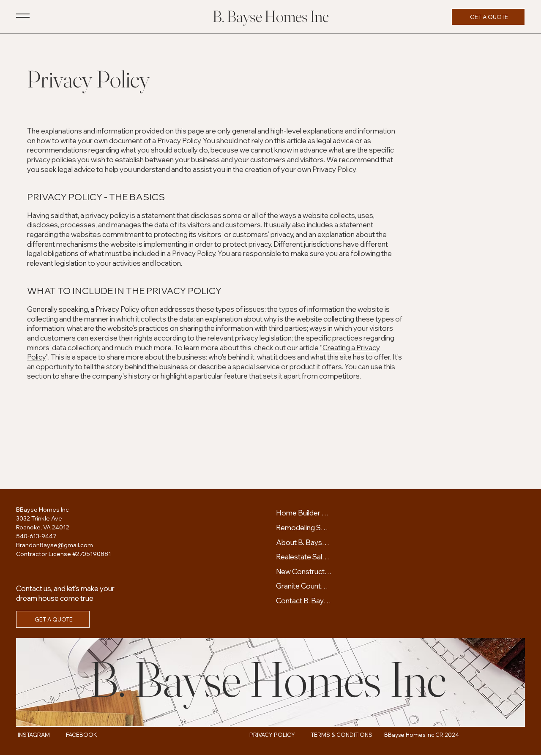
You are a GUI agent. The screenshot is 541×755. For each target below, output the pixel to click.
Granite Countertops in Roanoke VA (304, 585)
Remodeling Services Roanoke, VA (304, 527)
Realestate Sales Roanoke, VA (304, 556)
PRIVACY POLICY (272, 734)
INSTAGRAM (34, 734)
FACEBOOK (81, 734)
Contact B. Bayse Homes (304, 600)
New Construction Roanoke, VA (304, 571)
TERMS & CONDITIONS (341, 734)
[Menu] (23, 16)
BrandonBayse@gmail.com (54, 545)
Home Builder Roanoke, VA (304, 512)
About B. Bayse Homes (304, 542)
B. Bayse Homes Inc (271, 16)
